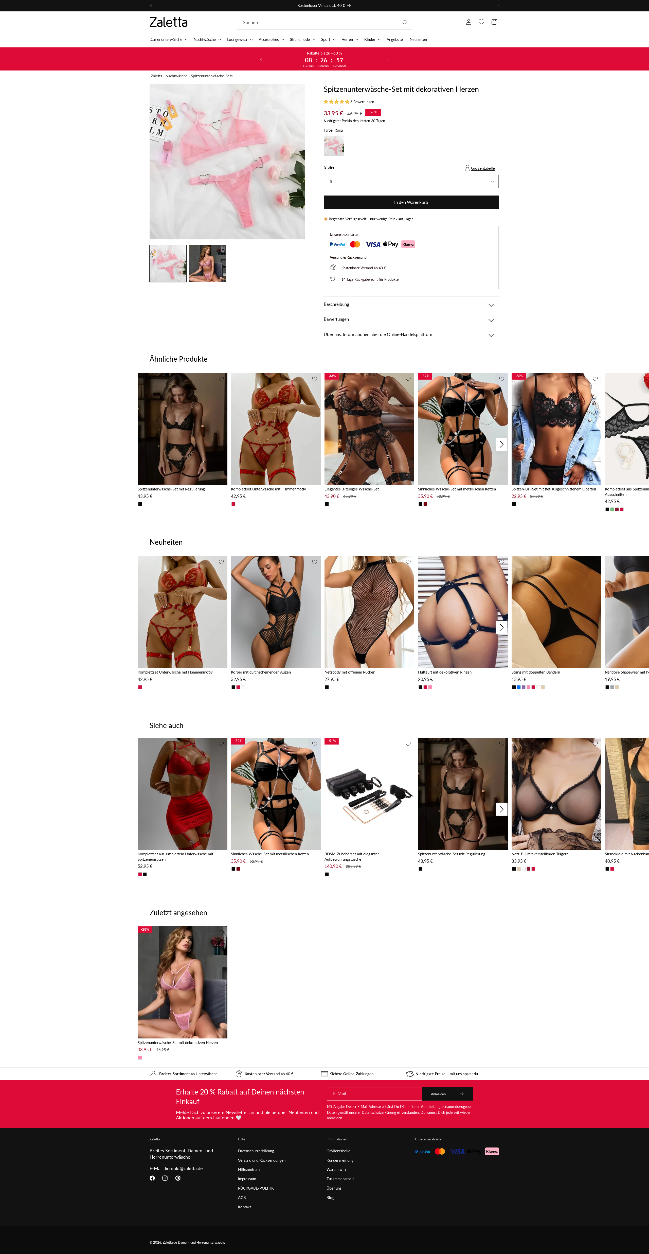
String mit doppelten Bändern (536, 672)
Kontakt (244, 1207)
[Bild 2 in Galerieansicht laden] (207, 263)
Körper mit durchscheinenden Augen (261, 672)
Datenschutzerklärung (379, 1112)
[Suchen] (405, 22)
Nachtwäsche (177, 76)
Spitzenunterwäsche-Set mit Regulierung (171, 489)
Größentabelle (483, 168)
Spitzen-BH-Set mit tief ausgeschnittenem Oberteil (554, 489)
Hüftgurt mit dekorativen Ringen (445, 672)
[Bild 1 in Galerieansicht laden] (168, 263)
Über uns (334, 1188)
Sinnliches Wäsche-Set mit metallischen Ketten (457, 489)
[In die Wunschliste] (221, 379)
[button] (168, 39)
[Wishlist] (481, 21)
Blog (330, 1197)
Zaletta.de (170, 1242)
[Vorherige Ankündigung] (150, 5)
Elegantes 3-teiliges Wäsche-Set (351, 489)
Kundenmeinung (340, 1160)
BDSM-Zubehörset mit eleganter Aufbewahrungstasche (351, 856)
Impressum (247, 1178)
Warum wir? (337, 1169)
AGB (242, 1197)
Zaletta (156, 76)
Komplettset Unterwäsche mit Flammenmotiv (268, 489)
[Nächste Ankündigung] (498, 5)
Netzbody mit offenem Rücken (349, 672)
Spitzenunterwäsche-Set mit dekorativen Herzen (178, 1042)
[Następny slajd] (388, 59)
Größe (329, 167)
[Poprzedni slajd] (260, 59)
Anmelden (438, 1094)
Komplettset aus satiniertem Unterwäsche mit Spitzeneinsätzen (175, 856)
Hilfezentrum (249, 1169)
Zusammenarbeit (340, 1178)
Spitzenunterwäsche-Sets (212, 76)
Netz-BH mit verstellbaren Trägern (540, 854)
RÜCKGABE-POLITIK (256, 1188)
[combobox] (324, 22)
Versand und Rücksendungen (261, 1160)
